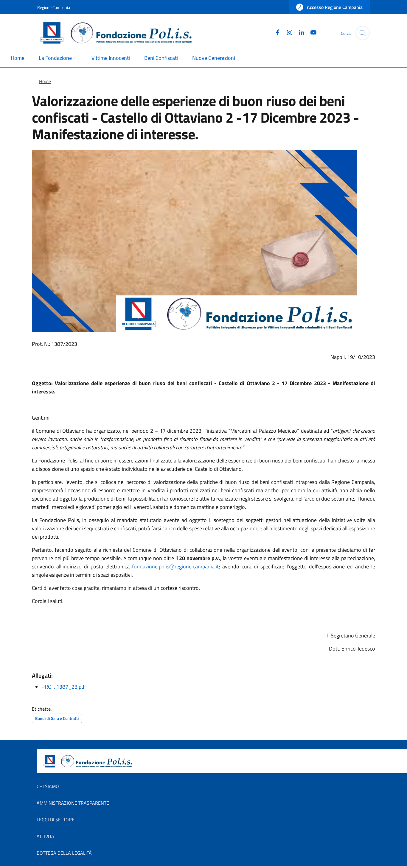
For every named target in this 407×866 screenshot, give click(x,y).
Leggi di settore (55, 819)
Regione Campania (53, 7)
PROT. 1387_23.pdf (63, 687)
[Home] (118, 33)
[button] (329, 7)
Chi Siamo (48, 786)
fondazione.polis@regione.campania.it (175, 566)
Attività (45, 836)
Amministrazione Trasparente (73, 802)
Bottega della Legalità (64, 852)
